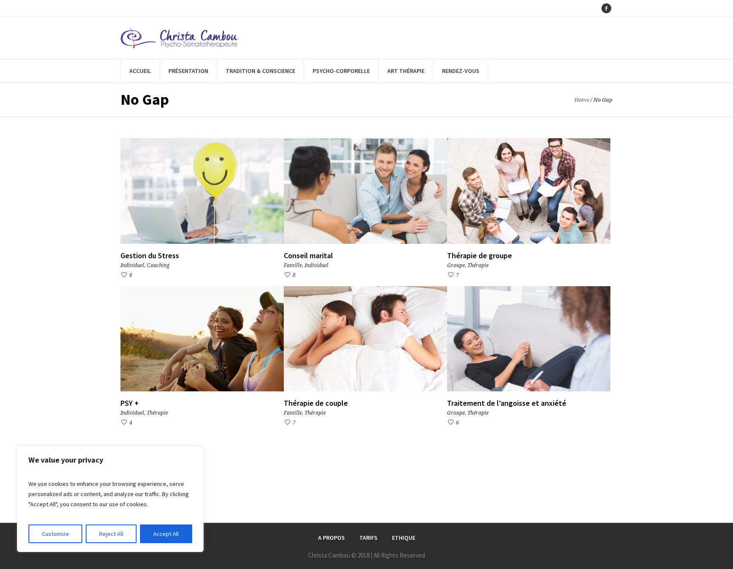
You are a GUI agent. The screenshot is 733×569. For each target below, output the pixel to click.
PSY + (129, 403)
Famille (293, 265)
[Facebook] (606, 8)
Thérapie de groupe (479, 255)
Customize (55, 534)
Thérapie (478, 265)
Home (581, 100)
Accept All (166, 534)
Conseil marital (308, 255)
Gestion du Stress (149, 255)
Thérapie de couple (316, 403)
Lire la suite (202, 190)
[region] (110, 499)
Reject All (111, 534)
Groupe (456, 265)
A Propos (331, 537)
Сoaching (158, 265)
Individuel (132, 265)
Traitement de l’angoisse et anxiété (506, 403)
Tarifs (368, 537)
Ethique (403, 537)
